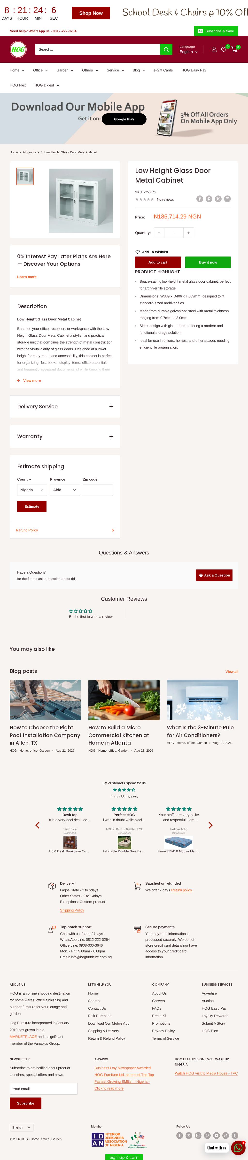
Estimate (31, 506)
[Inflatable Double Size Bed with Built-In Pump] (124, 842)
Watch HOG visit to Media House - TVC (206, 1073)
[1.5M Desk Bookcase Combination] (70, 842)
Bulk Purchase (99, 1016)
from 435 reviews (124, 796)
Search (94, 1001)
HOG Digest (44, 85)
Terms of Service (165, 1038)
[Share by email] (227, 198)
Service (113, 70)
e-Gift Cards (163, 70)
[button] (38, 825)
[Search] (166, 49)
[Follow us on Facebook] (179, 1135)
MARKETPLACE (23, 1037)
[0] (234, 49)
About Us (159, 993)
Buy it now (208, 262)
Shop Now (48, 13)
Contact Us (97, 1008)
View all (232, 672)
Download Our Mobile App (108, 1023)
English (17, 1127)
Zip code (90, 479)
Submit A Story (213, 1023)
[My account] (214, 49)
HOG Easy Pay (193, 70)
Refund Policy (27, 530)
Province (57, 479)
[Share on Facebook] (199, 198)
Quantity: (143, 233)
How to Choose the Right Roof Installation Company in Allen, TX (45, 735)
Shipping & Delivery (103, 1031)
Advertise (209, 993)
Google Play (124, 119)
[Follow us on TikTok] (225, 1135)
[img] (124, 789)
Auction (208, 1001)
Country (24, 479)
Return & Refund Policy (106, 1038)
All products (31, 152)
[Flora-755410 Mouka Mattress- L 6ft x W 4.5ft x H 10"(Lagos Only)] (178, 842)
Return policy (181, 890)
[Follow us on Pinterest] (207, 1135)
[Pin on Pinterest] (209, 198)
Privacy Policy (163, 1031)
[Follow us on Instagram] (198, 1135)
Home (14, 70)
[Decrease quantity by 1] (159, 233)
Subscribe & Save (220, 31)
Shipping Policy (72, 910)
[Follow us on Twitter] (189, 1135)
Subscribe (25, 1103)
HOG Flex (18, 85)
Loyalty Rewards (215, 1016)
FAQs (156, 1008)
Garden (62, 70)
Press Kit (159, 1016)
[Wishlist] (224, 49)
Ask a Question (216, 575)
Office (38, 70)
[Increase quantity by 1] (189, 233)
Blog (136, 70)
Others (87, 70)
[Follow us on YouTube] (216, 1135)
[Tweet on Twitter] (218, 198)
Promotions (161, 1023)
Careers (158, 1001)
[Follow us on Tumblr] (235, 1135)
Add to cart (157, 262)
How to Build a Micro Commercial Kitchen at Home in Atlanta (118, 735)
